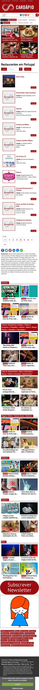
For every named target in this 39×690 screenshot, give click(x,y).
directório (7, 23)
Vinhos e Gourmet (14, 374)
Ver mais (33, 87)
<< (5, 239)
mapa (31, 23)
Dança (34, 327)
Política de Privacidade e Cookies (18, 660)
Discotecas (24, 631)
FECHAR (17, 684)
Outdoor (4, 458)
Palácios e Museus (16, 633)
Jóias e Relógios (22, 641)
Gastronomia (26, 374)
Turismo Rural (19, 416)
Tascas (4, 374)
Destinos (28, 416)
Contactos (5, 660)
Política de (17, 688)
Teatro (28, 327)
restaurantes (12, 20)
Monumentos (29, 633)
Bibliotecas (5, 633)
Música (4, 329)
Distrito (27, 69)
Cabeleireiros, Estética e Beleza (21, 638)
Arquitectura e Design (15, 325)
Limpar (4, 69)
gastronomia (32, 20)
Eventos (4, 283)
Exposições (21, 329)
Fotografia (13, 327)
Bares (17, 631)
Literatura (11, 329)
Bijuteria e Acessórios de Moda (22, 645)
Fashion (4, 500)
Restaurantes (12, 371)
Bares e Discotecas (25, 371)
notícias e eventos (23, 23)
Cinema (21, 327)
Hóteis (10, 416)
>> (5, 244)
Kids (3, 542)
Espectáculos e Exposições (10, 643)
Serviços (4, 641)
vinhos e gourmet (22, 20)
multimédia (14, 23)
